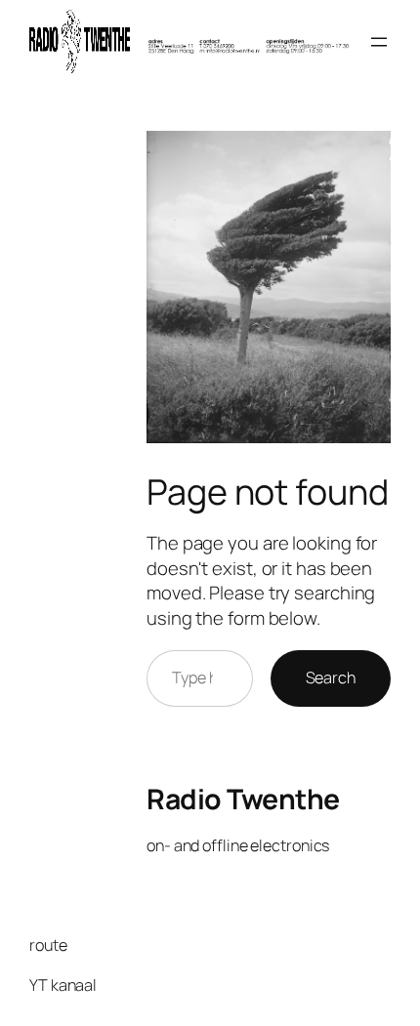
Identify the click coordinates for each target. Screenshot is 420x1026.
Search (331, 677)
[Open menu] (379, 42)
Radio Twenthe (243, 799)
